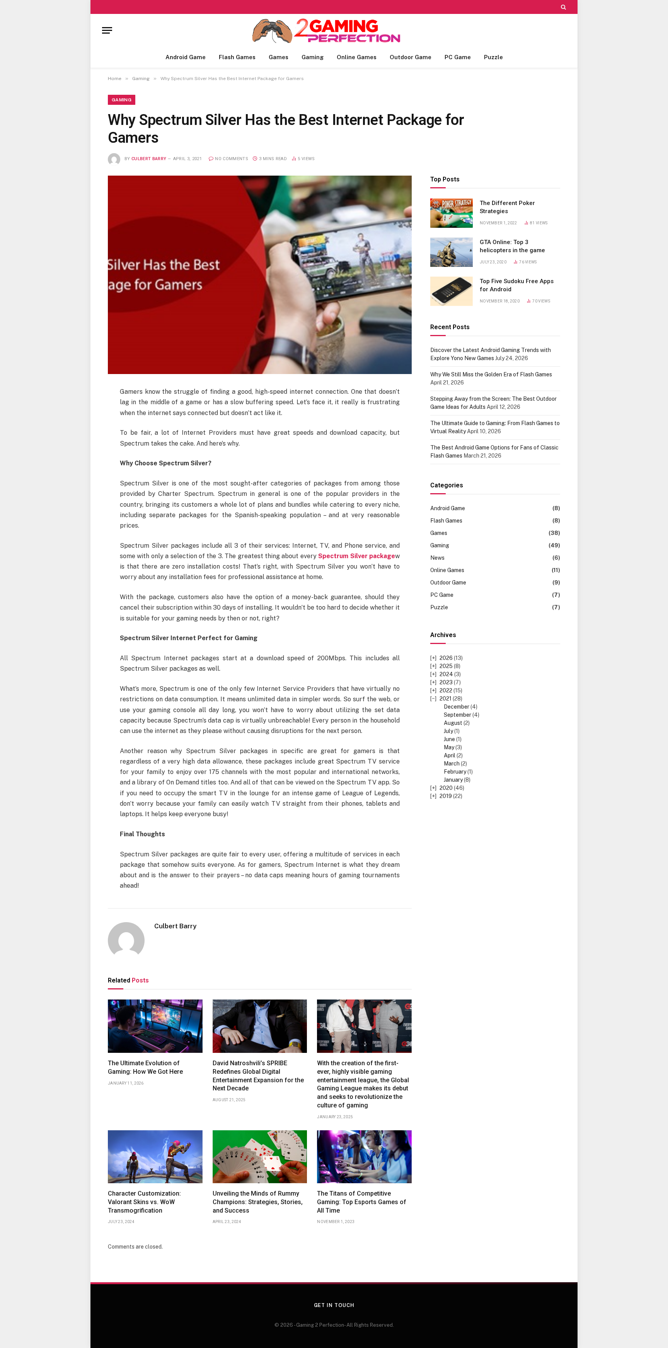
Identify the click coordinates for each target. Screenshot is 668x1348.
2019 (446, 796)
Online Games (357, 57)
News (437, 558)
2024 (446, 674)
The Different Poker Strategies (507, 207)
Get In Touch (334, 1305)
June (449, 739)
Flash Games (237, 57)
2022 (446, 690)
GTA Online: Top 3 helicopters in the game (512, 246)
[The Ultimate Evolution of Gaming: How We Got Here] (155, 1026)
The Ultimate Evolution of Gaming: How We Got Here (145, 1067)
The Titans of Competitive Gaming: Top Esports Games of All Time (361, 1202)
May (449, 747)
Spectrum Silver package (356, 556)
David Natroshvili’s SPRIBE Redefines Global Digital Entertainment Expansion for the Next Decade (258, 1075)
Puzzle (493, 57)
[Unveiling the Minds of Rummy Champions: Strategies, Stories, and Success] (260, 1157)
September (457, 715)
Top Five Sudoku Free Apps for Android (517, 285)
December (456, 707)
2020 (446, 788)
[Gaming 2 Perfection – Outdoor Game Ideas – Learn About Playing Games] (334, 30)
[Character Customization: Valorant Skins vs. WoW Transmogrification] (155, 1157)
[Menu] (107, 30)
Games (278, 57)
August (453, 723)
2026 (446, 658)
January (453, 780)
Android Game (185, 57)
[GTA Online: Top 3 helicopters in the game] (451, 252)
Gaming (313, 57)
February (455, 772)
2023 (446, 682)
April (449, 755)
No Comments (231, 158)
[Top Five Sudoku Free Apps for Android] (451, 291)
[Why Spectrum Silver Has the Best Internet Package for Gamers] (260, 275)
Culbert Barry (148, 158)
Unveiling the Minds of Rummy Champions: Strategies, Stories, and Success (258, 1202)
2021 (446, 698)
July (448, 731)
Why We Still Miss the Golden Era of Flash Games (491, 374)
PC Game (458, 57)
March (452, 763)
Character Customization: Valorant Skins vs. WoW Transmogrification (144, 1202)
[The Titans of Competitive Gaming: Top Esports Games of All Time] (364, 1157)
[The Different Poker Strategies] (451, 213)
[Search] (562, 7)
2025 (446, 666)
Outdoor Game (410, 57)
